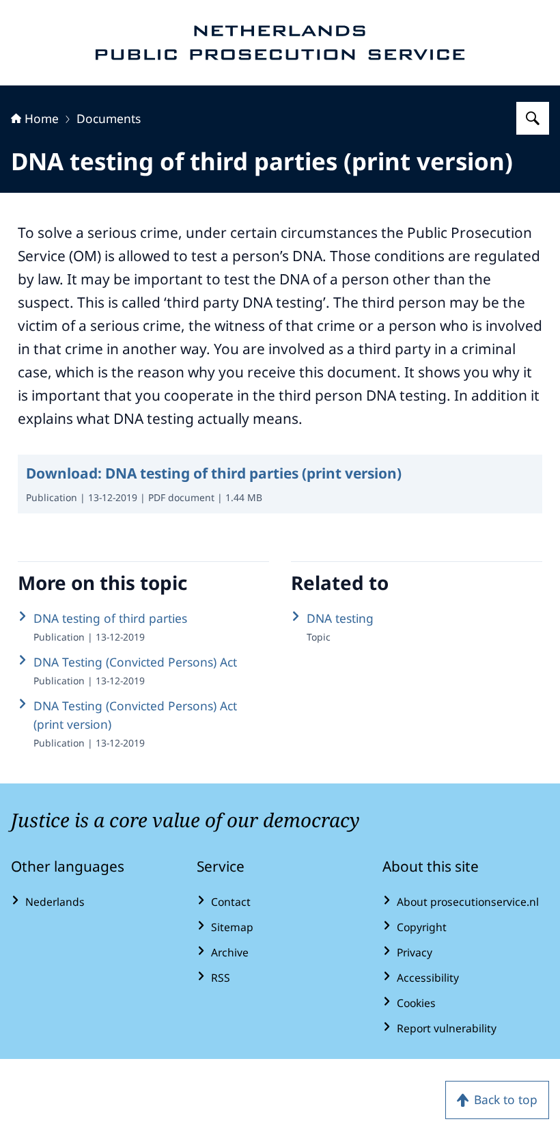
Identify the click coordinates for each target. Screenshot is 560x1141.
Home (42, 118)
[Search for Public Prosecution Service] (532, 118)
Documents (108, 118)
